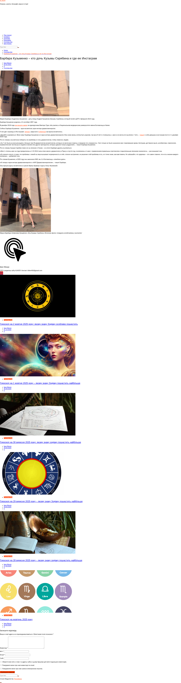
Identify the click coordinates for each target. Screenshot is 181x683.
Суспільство (8, 42)
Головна (7, 37)
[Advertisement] (90, 19)
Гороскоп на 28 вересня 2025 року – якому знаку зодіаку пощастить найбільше (41, 560)
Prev (1, 272)
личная (27, 132)
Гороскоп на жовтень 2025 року (16, 619)
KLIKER (2, 1)
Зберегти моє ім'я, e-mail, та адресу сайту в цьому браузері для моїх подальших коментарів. (34, 662)
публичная (42, 132)
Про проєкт (8, 35)
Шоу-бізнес (8, 43)
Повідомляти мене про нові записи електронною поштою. (22, 669)
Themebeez (18, 679)
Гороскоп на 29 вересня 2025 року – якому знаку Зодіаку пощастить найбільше (41, 501)
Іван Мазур (7, 63)
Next (1, 274)
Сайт (1, 658)
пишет (142, 135)
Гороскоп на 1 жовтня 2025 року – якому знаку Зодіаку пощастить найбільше (40, 383)
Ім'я (1, 651)
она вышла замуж (21, 125)
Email (2, 655)
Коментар (4, 648)
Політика (7, 38)
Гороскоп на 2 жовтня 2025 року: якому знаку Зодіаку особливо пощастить (39, 324)
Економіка (7, 40)
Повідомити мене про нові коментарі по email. (18, 665)
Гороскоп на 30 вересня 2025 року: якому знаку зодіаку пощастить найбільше (40, 442)
